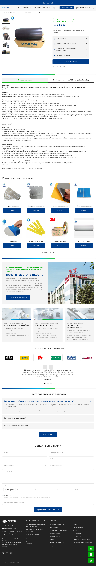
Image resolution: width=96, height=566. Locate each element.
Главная (4, 12)
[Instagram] (52, 2)
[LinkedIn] (44, 2)
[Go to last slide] (6, 19)
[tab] (28, 71)
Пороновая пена (27, 12)
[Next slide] (6, 50)
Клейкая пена (14, 12)
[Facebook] (48, 2)
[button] (6, 28)
